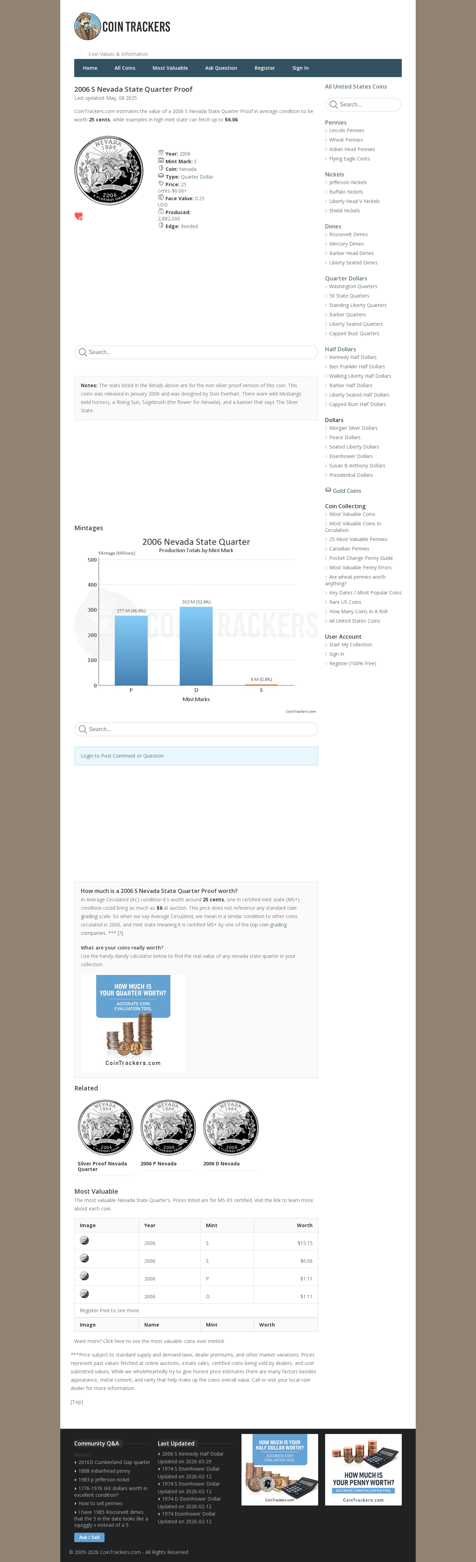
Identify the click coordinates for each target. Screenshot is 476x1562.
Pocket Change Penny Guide (361, 558)
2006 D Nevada (221, 1163)
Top (76, 1401)
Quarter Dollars (346, 278)
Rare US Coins (345, 602)
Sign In (300, 68)
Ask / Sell (89, 1537)
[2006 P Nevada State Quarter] (106, 1276)
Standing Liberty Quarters (358, 305)
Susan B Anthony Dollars (357, 465)
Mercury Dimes (346, 243)
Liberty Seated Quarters (356, 324)
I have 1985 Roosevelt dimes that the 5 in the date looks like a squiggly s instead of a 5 (111, 1518)
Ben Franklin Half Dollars (357, 366)
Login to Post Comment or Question (122, 755)
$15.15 (305, 1243)
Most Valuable (170, 68)
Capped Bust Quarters (354, 333)
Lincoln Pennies (346, 130)
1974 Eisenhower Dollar (189, 1513)
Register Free (95, 1310)
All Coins (125, 68)
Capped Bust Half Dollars (357, 404)
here (120, 1341)
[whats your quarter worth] (192, 1024)
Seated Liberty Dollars (354, 446)
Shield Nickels (344, 210)
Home (90, 68)
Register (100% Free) (352, 663)
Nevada (188, 169)
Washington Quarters (353, 286)
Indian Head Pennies (352, 149)
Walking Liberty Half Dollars (360, 376)
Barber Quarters (347, 314)
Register (265, 68)
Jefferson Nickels (348, 182)
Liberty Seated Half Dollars (359, 394)
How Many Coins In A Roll (358, 611)
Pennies (336, 122)
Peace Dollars (345, 437)
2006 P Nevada (158, 1163)
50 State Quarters (349, 295)
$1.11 (306, 1278)
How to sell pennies (100, 1503)
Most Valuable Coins (352, 514)
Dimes (333, 226)
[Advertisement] (323, 20)
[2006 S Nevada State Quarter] (106, 1240)
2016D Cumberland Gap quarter (114, 1462)
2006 (185, 153)
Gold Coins (347, 491)
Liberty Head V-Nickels (354, 201)
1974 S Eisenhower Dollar (191, 1468)
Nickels (334, 174)
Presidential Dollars (351, 475)
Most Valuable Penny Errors (360, 567)
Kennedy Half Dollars (353, 357)
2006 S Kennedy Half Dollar (193, 1453)
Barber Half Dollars (351, 385)
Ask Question (221, 68)
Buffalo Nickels (346, 191)
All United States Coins (356, 86)
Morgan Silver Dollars (353, 428)
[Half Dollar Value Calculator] (279, 1469)
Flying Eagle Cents (349, 158)
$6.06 (306, 1260)
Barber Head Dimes (351, 253)
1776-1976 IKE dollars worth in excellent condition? (110, 1491)
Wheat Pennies (346, 139)
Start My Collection (350, 644)
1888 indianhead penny (104, 1470)
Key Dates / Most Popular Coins (365, 592)
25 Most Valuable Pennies (358, 539)
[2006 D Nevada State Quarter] (106, 1293)
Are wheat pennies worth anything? (355, 580)
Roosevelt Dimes (348, 234)
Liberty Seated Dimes (353, 262)
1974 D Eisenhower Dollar (191, 1498)
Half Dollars (340, 349)
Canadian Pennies (349, 548)
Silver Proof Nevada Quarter (102, 1166)
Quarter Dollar (197, 176)
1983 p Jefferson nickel (103, 1479)
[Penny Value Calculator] (363, 1469)
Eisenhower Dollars (351, 456)
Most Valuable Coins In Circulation (353, 526)
